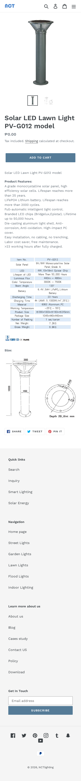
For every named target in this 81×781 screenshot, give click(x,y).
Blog (11, 627)
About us (15, 616)
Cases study (18, 639)
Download (16, 672)
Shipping (31, 141)
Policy (13, 661)
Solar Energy (18, 503)
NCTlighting (46, 767)
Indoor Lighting (20, 587)
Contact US (17, 650)
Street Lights (18, 543)
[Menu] (73, 6)
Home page (17, 532)
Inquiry (14, 481)
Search (14, 470)
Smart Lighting (20, 492)
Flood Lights (18, 576)
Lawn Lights (18, 565)
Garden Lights (19, 554)
